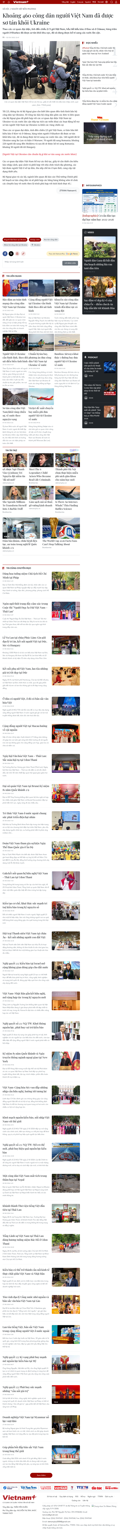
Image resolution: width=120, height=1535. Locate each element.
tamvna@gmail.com (50, 1515)
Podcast (93, 357)
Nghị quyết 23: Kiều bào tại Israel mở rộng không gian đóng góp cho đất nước (25, 965)
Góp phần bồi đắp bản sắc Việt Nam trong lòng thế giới (23, 1449)
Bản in (17, 253)
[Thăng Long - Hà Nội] (106, 2)
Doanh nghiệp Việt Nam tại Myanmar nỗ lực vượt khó (26, 1419)
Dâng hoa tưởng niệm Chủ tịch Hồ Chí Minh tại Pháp (25, 575)
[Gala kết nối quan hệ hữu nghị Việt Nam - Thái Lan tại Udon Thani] (66, 880)
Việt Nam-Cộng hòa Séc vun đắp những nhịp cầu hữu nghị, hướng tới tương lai (25, 1089)
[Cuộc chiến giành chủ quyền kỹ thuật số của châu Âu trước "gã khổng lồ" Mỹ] (110, 367)
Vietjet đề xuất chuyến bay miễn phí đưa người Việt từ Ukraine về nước (41, 413)
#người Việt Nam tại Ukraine (15, 239)
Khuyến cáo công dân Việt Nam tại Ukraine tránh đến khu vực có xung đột (66, 305)
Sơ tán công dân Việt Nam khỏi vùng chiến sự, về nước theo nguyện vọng (14, 413)
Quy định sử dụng (66, 1496)
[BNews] (102, 1487)
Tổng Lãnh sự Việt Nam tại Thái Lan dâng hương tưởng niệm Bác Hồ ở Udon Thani (25, 1239)
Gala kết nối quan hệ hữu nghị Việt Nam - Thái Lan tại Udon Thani (25, 875)
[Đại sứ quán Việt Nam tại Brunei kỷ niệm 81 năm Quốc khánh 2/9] (66, 793)
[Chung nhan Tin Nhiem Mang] (104, 1506)
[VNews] (48, 1487)
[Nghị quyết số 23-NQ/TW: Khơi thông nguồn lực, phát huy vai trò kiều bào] (66, 1031)
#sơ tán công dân (51, 239)
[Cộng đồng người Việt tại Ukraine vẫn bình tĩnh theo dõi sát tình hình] (41, 288)
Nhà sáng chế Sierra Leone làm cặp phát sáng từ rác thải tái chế (92, 389)
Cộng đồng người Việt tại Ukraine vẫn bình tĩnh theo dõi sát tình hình (40, 305)
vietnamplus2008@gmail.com (59, 1521)
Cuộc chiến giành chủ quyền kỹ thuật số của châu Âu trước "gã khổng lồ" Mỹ (92, 367)
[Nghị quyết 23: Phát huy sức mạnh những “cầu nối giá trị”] (66, 1394)
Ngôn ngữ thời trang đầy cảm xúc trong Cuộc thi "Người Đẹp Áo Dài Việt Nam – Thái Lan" (25, 607)
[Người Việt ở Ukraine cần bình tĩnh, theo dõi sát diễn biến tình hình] (15, 342)
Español (88, 2)
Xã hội (6, 9)
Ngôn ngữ (91, 1496)
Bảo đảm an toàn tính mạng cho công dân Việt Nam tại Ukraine (14, 303)
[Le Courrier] (22, 1487)
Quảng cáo (76, 1500)
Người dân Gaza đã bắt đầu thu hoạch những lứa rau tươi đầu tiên (99, 264)
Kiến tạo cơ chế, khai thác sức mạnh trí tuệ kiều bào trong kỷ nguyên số (25, 905)
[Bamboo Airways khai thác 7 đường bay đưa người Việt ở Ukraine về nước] (67, 342)
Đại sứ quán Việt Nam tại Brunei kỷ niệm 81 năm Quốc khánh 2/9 (26, 788)
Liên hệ (85, 1500)
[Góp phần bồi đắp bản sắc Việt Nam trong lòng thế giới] (66, 1454)
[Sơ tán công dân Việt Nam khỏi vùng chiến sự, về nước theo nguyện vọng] (15, 396)
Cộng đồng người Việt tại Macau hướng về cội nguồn (25, 727)
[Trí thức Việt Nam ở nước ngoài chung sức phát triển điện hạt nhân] (66, 820)
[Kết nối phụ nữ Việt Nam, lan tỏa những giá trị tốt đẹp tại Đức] (66, 676)
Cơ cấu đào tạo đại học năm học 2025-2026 (98, 217)
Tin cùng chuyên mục (18, 568)
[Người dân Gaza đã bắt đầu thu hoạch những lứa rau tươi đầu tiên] (100, 247)
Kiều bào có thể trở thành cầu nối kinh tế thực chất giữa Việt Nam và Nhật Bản (26, 1271)
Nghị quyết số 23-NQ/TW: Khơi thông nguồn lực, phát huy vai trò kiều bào (24, 1025)
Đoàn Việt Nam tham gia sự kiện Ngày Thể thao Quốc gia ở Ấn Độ (24, 845)
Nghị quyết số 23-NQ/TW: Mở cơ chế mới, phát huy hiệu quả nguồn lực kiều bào (24, 1148)
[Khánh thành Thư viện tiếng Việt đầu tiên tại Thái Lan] (66, 1213)
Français (80, 2)
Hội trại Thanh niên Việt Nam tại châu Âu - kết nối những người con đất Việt (24, 935)
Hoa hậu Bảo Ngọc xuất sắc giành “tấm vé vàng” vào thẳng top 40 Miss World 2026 (92, 413)
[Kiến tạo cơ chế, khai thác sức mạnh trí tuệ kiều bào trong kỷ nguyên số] (66, 910)
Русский (100, 2)
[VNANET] (59, 1487)
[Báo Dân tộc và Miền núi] (89, 1487)
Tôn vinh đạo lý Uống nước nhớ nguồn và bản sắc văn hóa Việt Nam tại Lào (26, 1299)
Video (91, 232)
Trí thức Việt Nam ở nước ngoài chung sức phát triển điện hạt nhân (24, 815)
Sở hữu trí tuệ (52, 1496)
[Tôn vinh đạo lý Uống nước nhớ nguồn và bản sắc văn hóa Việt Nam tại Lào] (66, 1304)
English (72, 2)
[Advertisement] (41, 212)
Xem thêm (41, 1475)
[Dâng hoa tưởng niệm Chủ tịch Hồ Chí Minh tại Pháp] (66, 581)
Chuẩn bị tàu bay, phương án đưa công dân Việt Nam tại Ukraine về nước (40, 359)
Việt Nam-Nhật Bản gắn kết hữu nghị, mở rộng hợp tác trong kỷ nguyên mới (24, 995)
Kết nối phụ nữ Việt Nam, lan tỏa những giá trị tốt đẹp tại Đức (25, 670)
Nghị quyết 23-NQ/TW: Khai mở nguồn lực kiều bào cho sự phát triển (98, 89)
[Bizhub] (112, 1487)
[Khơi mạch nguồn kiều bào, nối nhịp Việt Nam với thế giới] (66, 1125)
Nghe (91, 376)
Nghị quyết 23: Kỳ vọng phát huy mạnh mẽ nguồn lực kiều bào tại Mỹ (25, 1359)
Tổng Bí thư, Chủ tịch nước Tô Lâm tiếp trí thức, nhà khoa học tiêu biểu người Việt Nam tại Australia (99, 78)
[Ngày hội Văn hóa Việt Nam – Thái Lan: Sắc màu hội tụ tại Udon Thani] (66, 763)
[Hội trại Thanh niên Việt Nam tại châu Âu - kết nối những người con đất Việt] (66, 940)
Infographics (94, 185)
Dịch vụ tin (109, 1496)
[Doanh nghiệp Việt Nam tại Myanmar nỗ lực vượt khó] (66, 1424)
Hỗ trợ (83, 1496)
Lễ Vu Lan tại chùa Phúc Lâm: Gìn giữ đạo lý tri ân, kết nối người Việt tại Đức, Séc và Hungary (25, 641)
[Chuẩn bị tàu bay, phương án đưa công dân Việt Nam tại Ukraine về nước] (41, 342)
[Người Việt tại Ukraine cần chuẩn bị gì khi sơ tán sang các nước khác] (40, 154)
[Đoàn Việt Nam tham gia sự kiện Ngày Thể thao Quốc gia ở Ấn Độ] (66, 850)
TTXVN (100, 1496)
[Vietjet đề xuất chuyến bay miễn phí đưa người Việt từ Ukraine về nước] (41, 396)
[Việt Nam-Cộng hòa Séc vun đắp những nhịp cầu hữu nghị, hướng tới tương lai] (66, 1094)
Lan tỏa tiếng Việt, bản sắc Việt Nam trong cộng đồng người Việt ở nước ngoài (26, 1329)
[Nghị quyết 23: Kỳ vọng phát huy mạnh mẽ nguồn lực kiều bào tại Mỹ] (66, 1364)
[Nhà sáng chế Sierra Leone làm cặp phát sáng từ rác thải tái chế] (110, 389)
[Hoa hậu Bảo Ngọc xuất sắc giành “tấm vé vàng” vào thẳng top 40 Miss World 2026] (110, 411)
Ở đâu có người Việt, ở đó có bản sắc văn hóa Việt (25, 700)
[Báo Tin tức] (73, 1487)
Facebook (5, 253)
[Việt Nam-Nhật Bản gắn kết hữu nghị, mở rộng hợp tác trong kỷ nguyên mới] (66, 1000)
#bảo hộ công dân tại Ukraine (15, 245)
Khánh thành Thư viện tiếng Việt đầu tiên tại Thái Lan (24, 1207)
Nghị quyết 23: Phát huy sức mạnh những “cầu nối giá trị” (22, 1389)
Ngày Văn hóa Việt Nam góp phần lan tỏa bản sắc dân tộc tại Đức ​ (99, 63)
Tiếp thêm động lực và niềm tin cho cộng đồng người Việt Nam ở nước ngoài (99, 102)
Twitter (11, 253)
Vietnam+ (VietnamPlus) (21, 2)
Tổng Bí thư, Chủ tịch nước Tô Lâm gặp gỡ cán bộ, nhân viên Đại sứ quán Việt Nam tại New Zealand (98, 51)
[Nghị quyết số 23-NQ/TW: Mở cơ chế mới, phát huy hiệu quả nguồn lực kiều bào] (66, 1152)
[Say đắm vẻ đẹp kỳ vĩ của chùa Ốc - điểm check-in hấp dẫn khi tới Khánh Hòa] (100, 286)
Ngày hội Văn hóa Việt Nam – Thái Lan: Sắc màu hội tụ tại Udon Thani (25, 758)
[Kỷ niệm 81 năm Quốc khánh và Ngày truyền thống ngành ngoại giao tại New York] (66, 1061)
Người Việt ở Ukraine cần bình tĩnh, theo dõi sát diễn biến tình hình (15, 357)
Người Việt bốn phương (23, 9)
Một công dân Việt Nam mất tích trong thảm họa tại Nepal (25, 1177)
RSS (76, 1496)
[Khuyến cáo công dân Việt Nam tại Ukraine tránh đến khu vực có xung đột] (67, 288)
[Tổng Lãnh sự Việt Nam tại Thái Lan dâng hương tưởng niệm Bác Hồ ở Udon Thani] (66, 1243)
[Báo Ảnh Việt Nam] (37, 1487)
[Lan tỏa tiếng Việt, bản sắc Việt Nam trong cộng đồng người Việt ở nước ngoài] (66, 1334)
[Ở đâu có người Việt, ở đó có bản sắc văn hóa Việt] (66, 706)
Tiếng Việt (65, 2)
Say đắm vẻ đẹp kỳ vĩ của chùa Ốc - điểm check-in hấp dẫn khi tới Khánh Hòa (99, 304)
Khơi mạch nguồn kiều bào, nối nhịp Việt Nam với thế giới (26, 1119)
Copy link (23, 253)
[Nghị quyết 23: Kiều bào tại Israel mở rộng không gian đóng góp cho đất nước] (66, 970)
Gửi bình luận (70, 263)
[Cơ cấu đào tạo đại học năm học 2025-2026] (99, 200)
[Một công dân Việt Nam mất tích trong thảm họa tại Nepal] (66, 1183)
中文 (94, 2)
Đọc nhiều (92, 42)
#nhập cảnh (35, 239)
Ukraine (37, 245)
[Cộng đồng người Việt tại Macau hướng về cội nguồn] (66, 733)
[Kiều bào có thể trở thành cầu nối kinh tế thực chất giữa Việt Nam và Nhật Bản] (66, 1277)
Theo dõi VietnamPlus (57, 254)
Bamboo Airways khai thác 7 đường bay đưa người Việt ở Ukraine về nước (66, 359)
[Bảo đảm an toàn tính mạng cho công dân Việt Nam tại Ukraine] (15, 288)
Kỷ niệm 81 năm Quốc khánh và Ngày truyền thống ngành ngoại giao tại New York (25, 1057)
